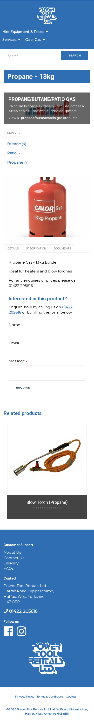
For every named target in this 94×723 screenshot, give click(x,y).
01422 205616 (23, 611)
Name (14, 325)
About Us (12, 552)
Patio (14, 153)
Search (74, 55)
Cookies (71, 696)
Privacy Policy (24, 696)
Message (17, 361)
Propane (17, 162)
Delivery (11, 563)
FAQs (8, 568)
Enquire (23, 387)
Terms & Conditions (50, 696)
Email (14, 343)
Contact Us (14, 558)
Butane (16, 144)
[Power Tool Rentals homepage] (47, 16)
